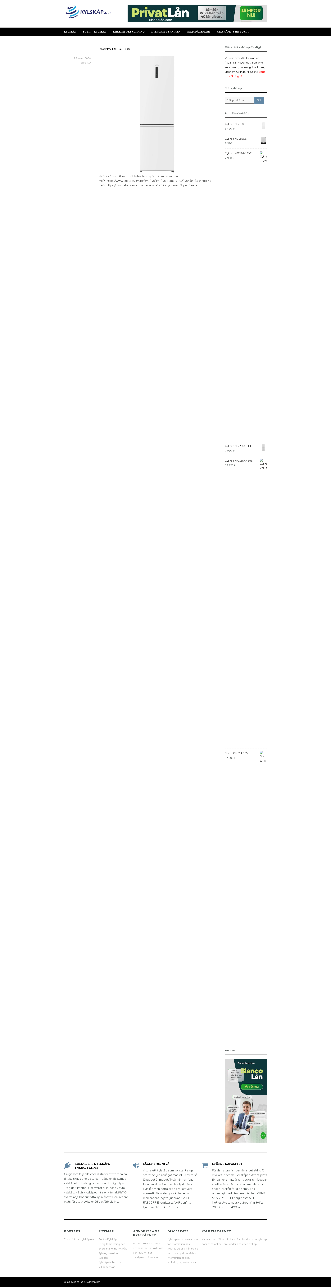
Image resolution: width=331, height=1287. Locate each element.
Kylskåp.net (93, 1282)
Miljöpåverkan (198, 31)
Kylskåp (70, 31)
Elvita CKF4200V (114, 49)
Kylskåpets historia (232, 31)
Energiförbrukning (129, 31)
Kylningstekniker (165, 31)
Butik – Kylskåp (95, 31)
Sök (259, 100)
